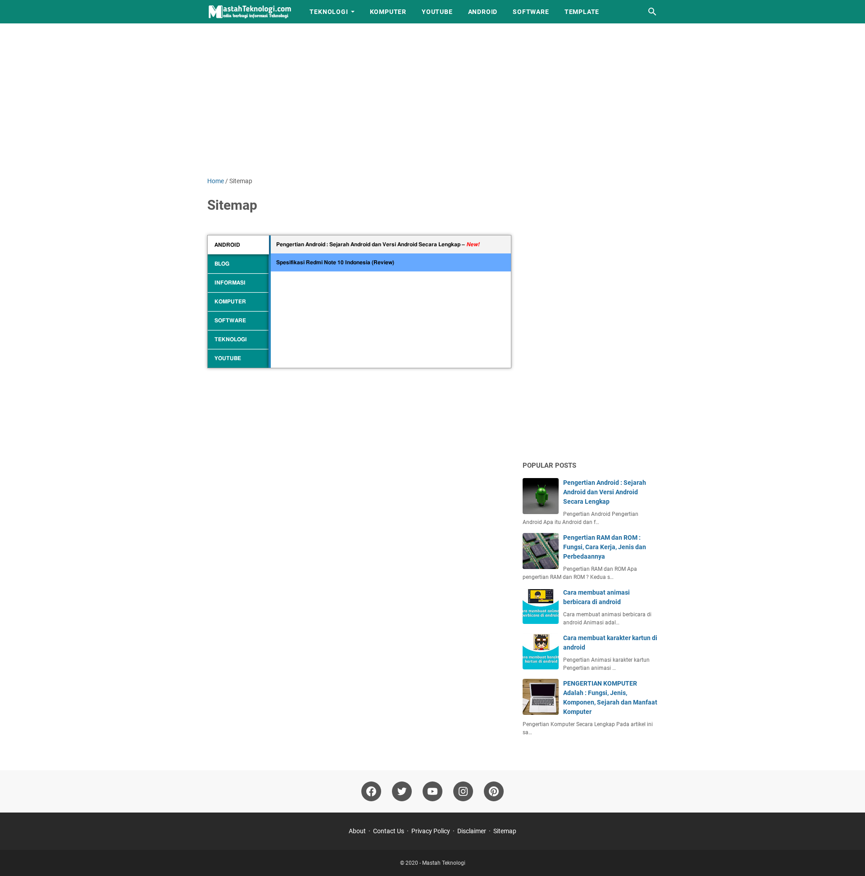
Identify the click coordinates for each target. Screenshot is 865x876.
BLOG (221, 263)
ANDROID (483, 11)
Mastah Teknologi (443, 863)
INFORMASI (230, 282)
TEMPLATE (582, 11)
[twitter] (402, 791)
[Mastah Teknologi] (250, 11)
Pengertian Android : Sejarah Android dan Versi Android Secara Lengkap (604, 492)
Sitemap (504, 831)
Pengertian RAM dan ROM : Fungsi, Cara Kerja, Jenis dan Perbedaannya (604, 547)
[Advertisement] (432, 100)
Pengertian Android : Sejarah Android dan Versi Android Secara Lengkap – (377, 244)
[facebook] (371, 791)
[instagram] (463, 791)
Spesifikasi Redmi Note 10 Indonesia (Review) (335, 262)
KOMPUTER (388, 11)
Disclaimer (471, 831)
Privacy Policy (430, 831)
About (357, 831)
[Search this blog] (652, 11)
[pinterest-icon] (494, 791)
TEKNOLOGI (329, 11)
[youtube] (432, 791)
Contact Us (388, 831)
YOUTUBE (437, 11)
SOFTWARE (531, 11)
